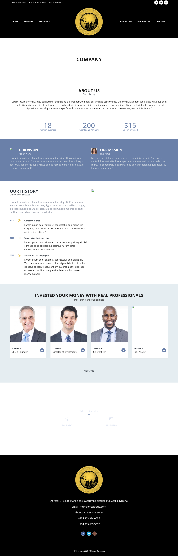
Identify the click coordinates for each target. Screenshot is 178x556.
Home (15, 22)
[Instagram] (166, 2)
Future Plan (144, 22)
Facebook (83, 534)
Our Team (160, 22)
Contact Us (126, 22)
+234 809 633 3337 (89, 524)
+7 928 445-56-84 (93, 512)
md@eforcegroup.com (93, 506)
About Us (28, 22)
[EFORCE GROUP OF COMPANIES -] (89, 22)
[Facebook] (156, 2)
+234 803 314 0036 (89, 518)
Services (43, 22)
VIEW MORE (89, 371)
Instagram (94, 534)
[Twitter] (161, 2)
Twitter (89, 534)
